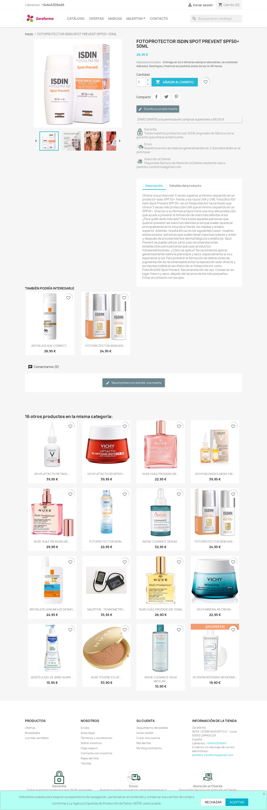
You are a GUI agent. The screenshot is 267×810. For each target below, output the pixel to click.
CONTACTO (159, 18)
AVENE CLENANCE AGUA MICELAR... (160, 679)
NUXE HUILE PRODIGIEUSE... (160, 474)
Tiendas (86, 763)
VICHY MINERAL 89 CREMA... (215, 609)
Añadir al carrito (175, 82)
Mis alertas (143, 743)
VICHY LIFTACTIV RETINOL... (52, 474)
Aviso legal (88, 733)
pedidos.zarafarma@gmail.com (212, 755)
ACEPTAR (237, 802)
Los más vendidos (37, 738)
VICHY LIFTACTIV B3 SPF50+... (106, 474)
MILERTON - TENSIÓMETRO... (106, 609)
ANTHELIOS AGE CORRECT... (50, 346)
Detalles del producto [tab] (185, 186)
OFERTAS (96, 18)
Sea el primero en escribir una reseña (136, 383)
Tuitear (166, 97)
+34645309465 (52, 5)
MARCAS (115, 18)
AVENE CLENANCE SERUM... (160, 541)
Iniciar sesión (145, 733)
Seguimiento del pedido (152, 728)
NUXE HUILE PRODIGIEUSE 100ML (160, 609)
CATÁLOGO (76, 18)
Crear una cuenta (148, 738)
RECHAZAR (213, 802)
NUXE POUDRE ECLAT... (106, 677)
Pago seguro (89, 748)
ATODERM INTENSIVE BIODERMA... (215, 677)
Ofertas (30, 728)
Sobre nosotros (91, 743)
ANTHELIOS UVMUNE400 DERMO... (52, 609)
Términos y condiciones (96, 738)
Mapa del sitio (90, 758)
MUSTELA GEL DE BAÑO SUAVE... (52, 677)
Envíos (85, 728)
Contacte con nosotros (96, 753)
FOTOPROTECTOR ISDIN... (106, 541)
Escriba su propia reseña (160, 109)
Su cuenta (145, 721)
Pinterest (176, 97)
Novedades (32, 733)
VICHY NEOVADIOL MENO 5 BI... (215, 474)
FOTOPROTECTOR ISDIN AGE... (105, 346)
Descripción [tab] (154, 186)
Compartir (156, 97)
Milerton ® (135, 18)
